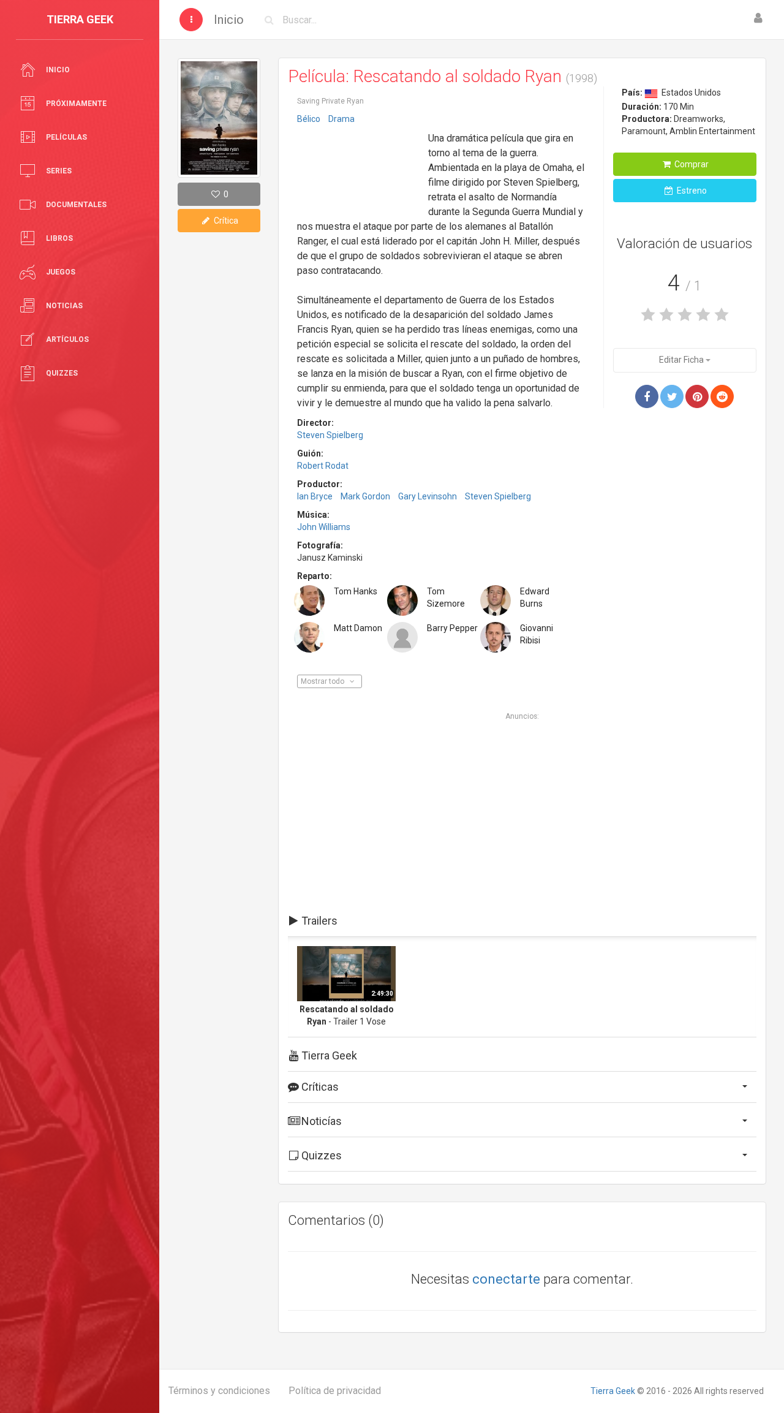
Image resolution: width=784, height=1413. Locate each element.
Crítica (225, 220)
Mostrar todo (323, 681)
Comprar (691, 164)
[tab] (522, 921)
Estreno (691, 190)
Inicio (229, 19)
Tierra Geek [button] (328, 1055)
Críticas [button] (319, 1086)
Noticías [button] (320, 1121)
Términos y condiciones (219, 1390)
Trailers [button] (318, 920)
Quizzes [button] (320, 1155)
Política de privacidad (334, 1390)
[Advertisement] (358, 167)
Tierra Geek (612, 1391)
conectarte (506, 1279)
